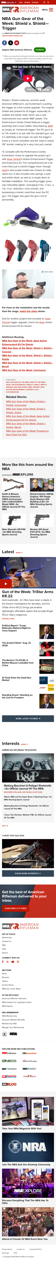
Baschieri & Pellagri (13, 792)
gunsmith (29, 389)
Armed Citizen (8, 985)
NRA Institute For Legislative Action (17, 1002)
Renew (27, 2)
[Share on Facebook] (4, 41)
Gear (8, 384)
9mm (30, 387)
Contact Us (6, 941)
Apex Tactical (14, 159)
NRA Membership (9, 1016)
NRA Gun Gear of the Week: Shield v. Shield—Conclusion (26, 403)
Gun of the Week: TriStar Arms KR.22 (27, 594)
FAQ (4, 945)
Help (4, 949)
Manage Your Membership (13, 1027)
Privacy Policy (7, 1249)
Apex (4, 170)
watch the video (28, 311)
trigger (36, 387)
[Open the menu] (51, 9)
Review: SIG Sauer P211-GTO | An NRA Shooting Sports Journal (40, 533)
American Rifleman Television (19, 750)
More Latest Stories (35, 718)
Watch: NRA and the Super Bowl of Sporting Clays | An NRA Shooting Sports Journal (28, 798)
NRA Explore (7, 1006)
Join (21, 2)
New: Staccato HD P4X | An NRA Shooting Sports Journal (13, 532)
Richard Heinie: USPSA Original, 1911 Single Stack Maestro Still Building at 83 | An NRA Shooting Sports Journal (42, 500)
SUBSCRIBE (16, 908)
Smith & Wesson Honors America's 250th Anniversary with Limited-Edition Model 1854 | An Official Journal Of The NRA (13, 501)
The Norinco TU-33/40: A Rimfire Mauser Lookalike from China (18, 663)
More (18, 552)
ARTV (4, 826)
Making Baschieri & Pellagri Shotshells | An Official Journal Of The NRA (27, 787)
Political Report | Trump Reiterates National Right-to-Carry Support (16, 628)
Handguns (18, 36)
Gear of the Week (37, 382)
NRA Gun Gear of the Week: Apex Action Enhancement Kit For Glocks (24, 342)
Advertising (7, 937)
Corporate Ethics (35, 1249)
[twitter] (10, 41)
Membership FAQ (9, 1023)
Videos (5, 36)
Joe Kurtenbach (18, 384)
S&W (50, 126)
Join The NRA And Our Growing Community (26, 1164)
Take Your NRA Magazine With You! (21, 1128)
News (10, 36)
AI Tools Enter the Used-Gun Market (16, 679)
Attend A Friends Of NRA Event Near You (25, 1239)
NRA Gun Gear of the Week (17, 382)
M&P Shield (22, 387)
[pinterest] (17, 41)
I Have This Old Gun (13, 835)
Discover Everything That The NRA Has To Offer (25, 1202)
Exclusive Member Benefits (13, 1019)
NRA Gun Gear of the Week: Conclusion (24, 370)
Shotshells (27, 792)
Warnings (5, 1253)
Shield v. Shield (33, 384)
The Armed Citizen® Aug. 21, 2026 (16, 644)
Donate (35, 2)
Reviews (5, 618)
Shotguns (37, 792)
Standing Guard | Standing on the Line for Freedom (17, 696)
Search (5, 952)
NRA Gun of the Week (11, 988)
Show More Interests (34, 873)
